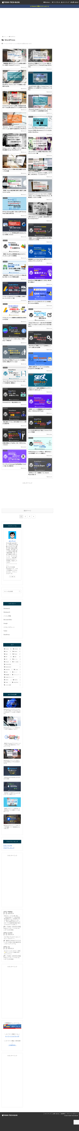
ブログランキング (8, 848)
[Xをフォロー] (10, 577)
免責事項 (63, 1113)
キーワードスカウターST (12, 1036)
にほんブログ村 (7, 845)
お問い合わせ (56, 1113)
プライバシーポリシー (72, 1113)
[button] (19, 591)
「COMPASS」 (12, 1045)
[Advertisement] (39, 20)
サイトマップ (48, 1113)
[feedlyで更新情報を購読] (12, 577)
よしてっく (12, 541)
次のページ (27, 510)
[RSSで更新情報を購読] (14, 577)
